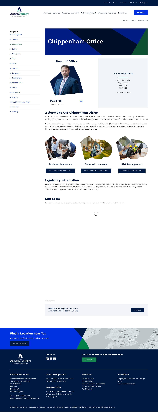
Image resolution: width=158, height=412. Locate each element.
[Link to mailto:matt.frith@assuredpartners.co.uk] (81, 101)
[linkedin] (47, 359)
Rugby (14, 88)
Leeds (14, 63)
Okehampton (17, 83)
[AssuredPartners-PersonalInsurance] (96, 136)
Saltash (15, 97)
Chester (15, 39)
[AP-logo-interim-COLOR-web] (19, 8)
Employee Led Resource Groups (131, 379)
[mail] (51, 359)
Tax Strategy (87, 389)
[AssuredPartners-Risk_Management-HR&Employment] (60, 136)
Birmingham (17, 35)
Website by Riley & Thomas (90, 407)
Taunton (15, 107)
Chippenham (17, 44)
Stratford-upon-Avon (21, 102)
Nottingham (17, 78)
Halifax (15, 49)
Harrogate (16, 54)
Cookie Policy (87, 381)
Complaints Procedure (91, 386)
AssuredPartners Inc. (126, 384)
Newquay (15, 73)
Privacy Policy (88, 379)
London (15, 68)
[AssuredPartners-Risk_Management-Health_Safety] (132, 136)
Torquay (15, 112)
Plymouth (16, 92)
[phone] (54, 359)
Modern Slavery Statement (93, 384)
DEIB (119, 381)
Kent (13, 59)
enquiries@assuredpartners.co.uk (24, 398)
